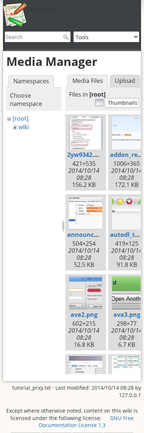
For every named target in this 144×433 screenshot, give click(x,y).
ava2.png (84, 315)
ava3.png (126, 315)
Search (66, 37)
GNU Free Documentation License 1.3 (86, 421)
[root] (20, 118)
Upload (125, 81)
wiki (23, 127)
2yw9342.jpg (85, 155)
